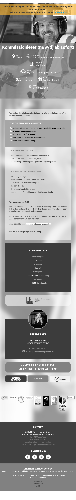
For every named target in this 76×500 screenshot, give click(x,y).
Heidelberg (51, 475)
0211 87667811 (41, 349)
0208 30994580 (40, 437)
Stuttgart (60, 475)
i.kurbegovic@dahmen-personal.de (40, 352)
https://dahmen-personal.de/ (43, 444)
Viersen (72, 471)
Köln (48, 471)
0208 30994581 (15, 224)
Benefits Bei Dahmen (16, 379)
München (42, 477)
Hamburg (41, 471)
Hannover (34, 477)
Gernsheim (24, 475)
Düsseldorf (22, 471)
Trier (44, 475)
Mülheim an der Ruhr (59, 471)
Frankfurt (15, 475)
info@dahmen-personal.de (40, 442)
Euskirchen (32, 471)
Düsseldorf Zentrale (9, 471)
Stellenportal (61, 12)
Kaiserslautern (35, 475)
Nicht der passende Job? (38, 367)
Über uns (38, 379)
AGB (38, 486)
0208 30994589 (40, 439)
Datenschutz (38, 484)
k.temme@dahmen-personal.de (38, 224)
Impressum (38, 482)
